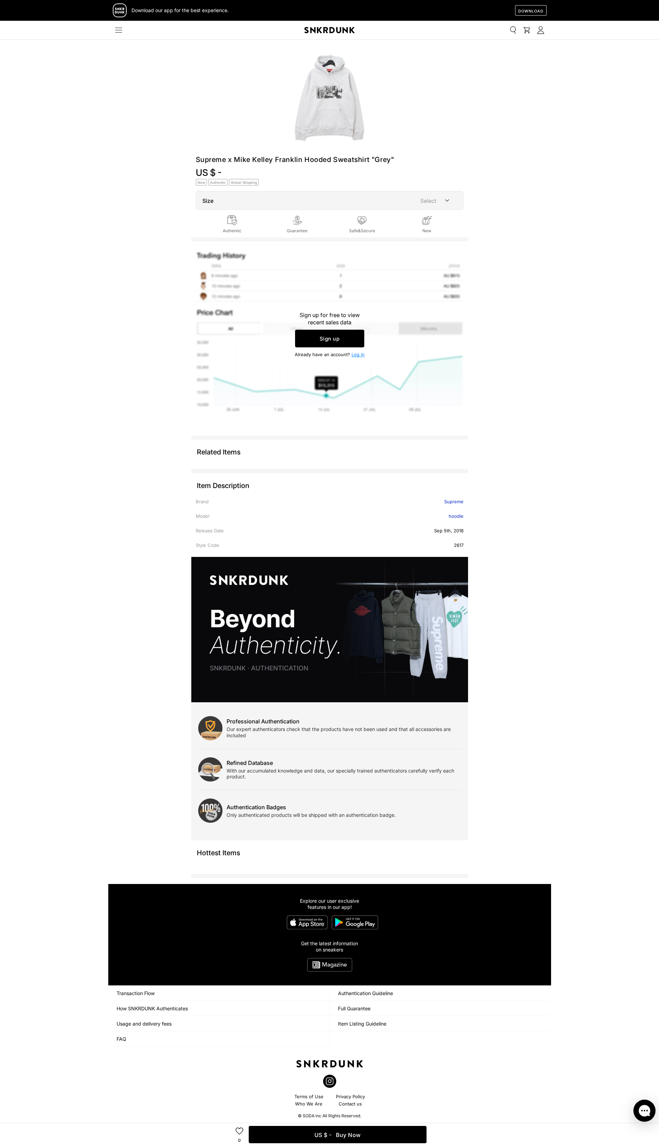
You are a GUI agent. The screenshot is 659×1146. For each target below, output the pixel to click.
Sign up (330, 338)
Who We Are (308, 1104)
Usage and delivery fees (144, 1024)
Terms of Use (308, 1096)
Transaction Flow (136, 993)
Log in (358, 354)
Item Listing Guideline (362, 1024)
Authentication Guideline (365, 993)
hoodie (456, 516)
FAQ (121, 1039)
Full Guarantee (354, 1008)
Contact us (350, 1104)
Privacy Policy (350, 1096)
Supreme (454, 501)
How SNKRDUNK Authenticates (152, 1008)
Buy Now (337, 1134)
